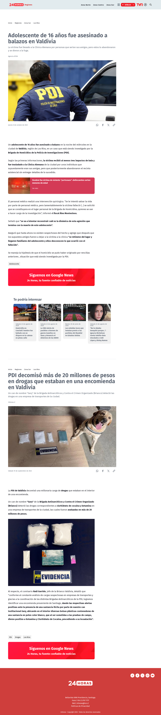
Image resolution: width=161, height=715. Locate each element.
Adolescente (14, 264)
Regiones (18, 23)
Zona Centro (98, 5)
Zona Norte (86, 5)
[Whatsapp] (97, 125)
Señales (128, 5)
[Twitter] (108, 125)
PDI (10, 637)
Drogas (17, 637)
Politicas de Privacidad (80, 706)
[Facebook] (103, 125)
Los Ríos (37, 23)
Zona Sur (110, 5)
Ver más (35, 188)
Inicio (10, 23)
